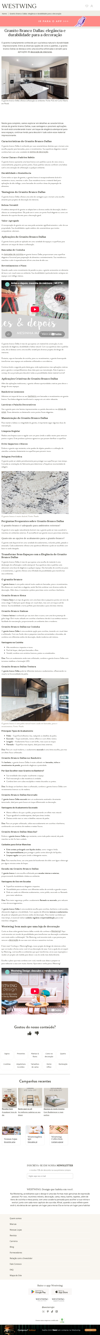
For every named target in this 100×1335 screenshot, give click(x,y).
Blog (12, 1247)
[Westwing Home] (19, 6)
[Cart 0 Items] (96, 6)
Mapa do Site (16, 1275)
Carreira (13, 1241)
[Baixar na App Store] (61, 1291)
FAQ (11, 1269)
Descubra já (32, 1142)
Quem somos (16, 1218)
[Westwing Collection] (42, 1299)
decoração (13, 940)
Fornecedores (16, 1252)
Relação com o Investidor (21, 1258)
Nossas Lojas (16, 1229)
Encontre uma (9, 1142)
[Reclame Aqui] (62, 1320)
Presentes (21, 1053)
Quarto (63, 1053)
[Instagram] (56, 1312)
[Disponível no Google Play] (38, 1291)
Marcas (13, 1224)
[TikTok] (52, 1312)
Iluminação (63, 1064)
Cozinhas (7, 1064)
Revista (13, 1235)
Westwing (55, 931)
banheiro (32, 396)
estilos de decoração (39, 152)
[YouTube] (43, 1312)
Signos (7, 1053)
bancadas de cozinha (13, 254)
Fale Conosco (16, 1264)
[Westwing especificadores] (58, 1300)
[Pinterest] (47, 1312)
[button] (86, 6)
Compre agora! (57, 1142)
